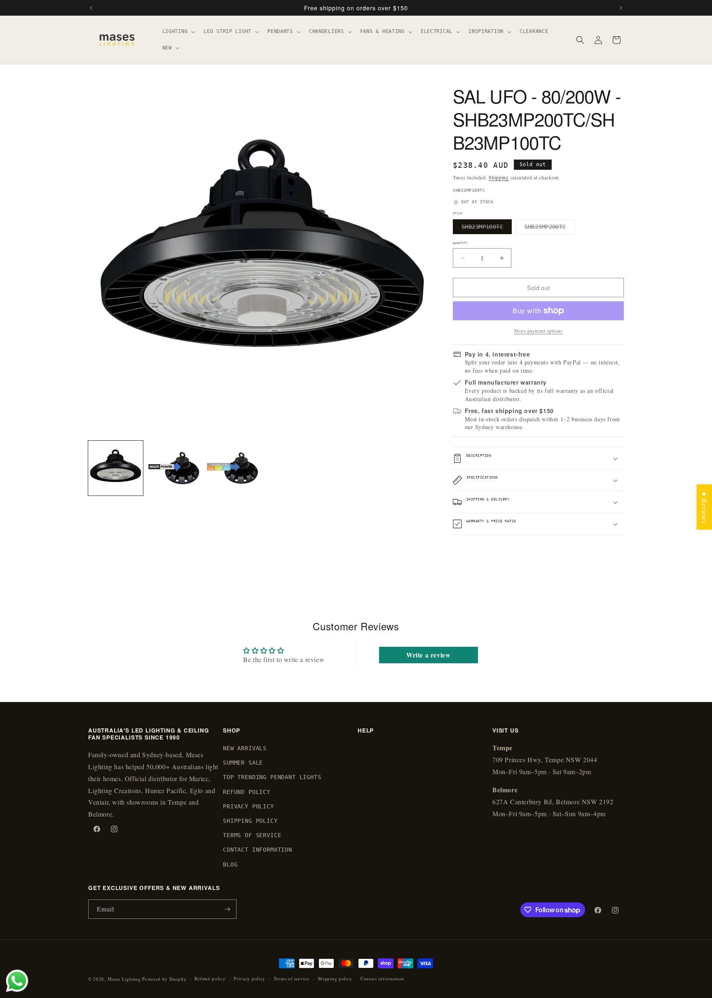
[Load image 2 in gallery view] (174, 468)
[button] (178, 31)
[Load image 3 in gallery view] (233, 468)
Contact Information (257, 850)
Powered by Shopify (164, 979)
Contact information (382, 978)
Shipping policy (335, 978)
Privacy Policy (248, 806)
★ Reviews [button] (704, 507)
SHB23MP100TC (486, 228)
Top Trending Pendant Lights (272, 777)
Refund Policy (246, 792)
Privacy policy (249, 978)
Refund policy (209, 978)
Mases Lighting (124, 979)
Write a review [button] (428, 655)
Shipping (499, 177)
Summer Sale (243, 763)
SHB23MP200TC (550, 228)
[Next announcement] (621, 8)
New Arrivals (245, 748)
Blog (230, 864)
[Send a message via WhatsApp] (17, 981)
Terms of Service (252, 835)
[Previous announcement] (91, 8)
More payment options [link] (538, 330)
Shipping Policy (250, 820)
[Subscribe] (227, 909)
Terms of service (291, 978)
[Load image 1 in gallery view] (115, 468)
